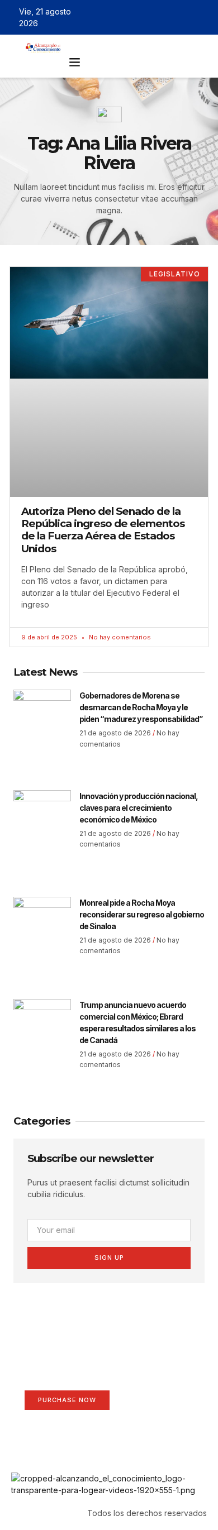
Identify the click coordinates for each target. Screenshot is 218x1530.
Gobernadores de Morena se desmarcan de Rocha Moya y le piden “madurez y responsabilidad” (140, 707)
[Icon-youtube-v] (203, 17)
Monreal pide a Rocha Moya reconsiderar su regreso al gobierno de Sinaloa (141, 914)
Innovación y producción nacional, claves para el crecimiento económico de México (138, 807)
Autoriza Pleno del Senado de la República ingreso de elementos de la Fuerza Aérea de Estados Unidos (102, 530)
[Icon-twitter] (170, 17)
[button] (75, 62)
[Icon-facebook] (154, 17)
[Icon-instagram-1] (186, 17)
